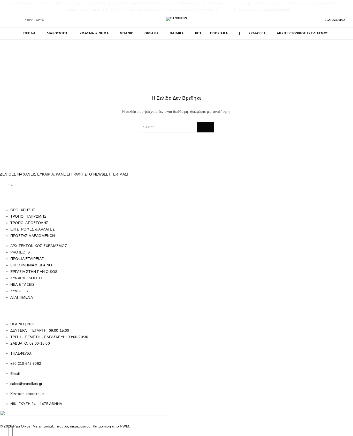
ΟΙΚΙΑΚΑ (151, 33)
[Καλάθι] (312, 20)
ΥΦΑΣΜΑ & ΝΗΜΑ (94, 33)
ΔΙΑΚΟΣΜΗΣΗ (58, 33)
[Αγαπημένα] (303, 20)
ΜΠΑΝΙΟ (127, 33)
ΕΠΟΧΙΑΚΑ (219, 33)
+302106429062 (334, 19)
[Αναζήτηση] (294, 20)
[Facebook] (9, 20)
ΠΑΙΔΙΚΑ (177, 33)
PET (198, 33)
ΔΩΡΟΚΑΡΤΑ (34, 20)
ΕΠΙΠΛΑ (29, 33)
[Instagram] (18, 20)
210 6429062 (232, 307)
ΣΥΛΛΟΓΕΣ (257, 33)
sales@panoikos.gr (64, 314)
